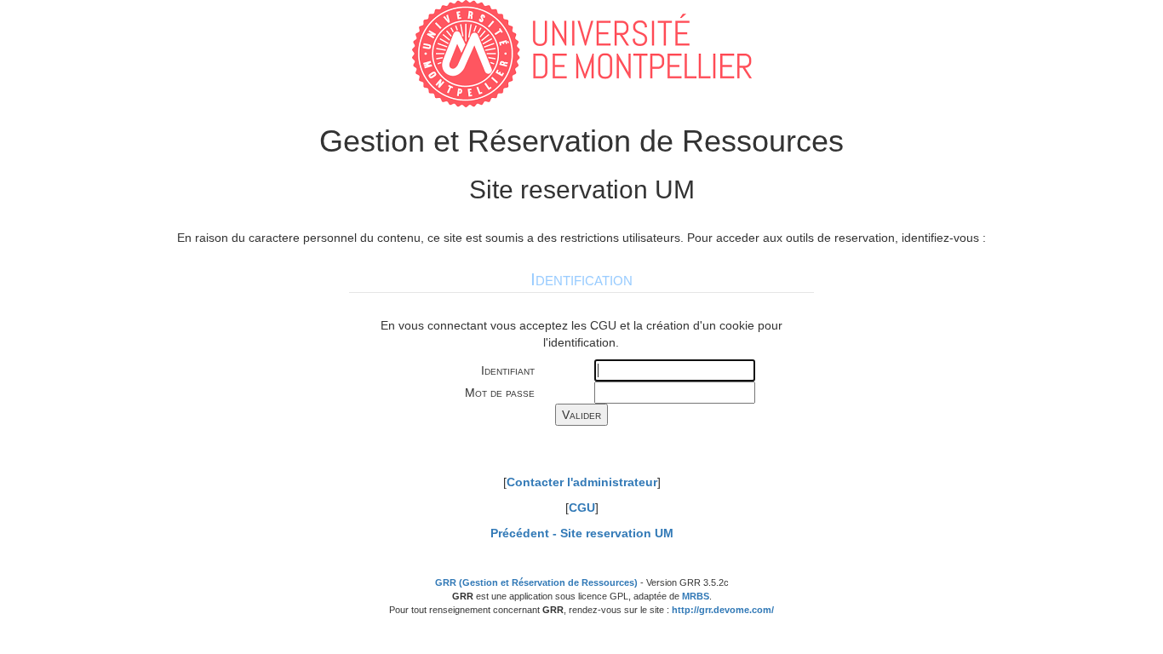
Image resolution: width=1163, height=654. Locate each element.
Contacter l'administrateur (582, 482)
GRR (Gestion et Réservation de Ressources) (536, 582)
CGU (582, 507)
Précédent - (581, 533)
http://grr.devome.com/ (723, 610)
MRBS (695, 596)
